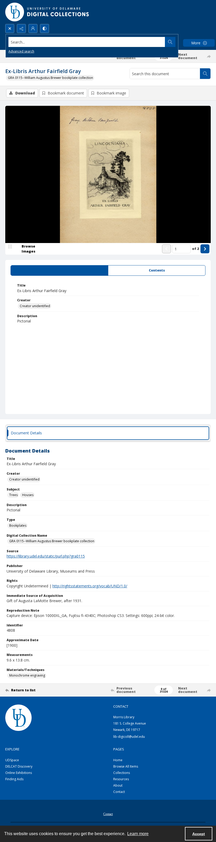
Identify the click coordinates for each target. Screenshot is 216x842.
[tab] (59, 270)
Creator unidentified (35, 306)
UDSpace (12, 760)
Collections (121, 772)
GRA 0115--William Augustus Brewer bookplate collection (50, 77)
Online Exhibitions (18, 772)
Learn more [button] (138, 833)
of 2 (195, 248)
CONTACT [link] (120, 706)
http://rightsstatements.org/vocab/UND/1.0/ (89, 585)
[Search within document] (205, 73)
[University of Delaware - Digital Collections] (47, 12)
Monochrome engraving (27, 675)
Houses (27, 495)
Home (117, 760)
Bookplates (17, 525)
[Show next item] (204, 248)
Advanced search (21, 51)
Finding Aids (14, 779)
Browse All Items (125, 766)
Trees (13, 495)
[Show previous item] (166, 248)
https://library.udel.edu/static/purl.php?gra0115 (46, 556)
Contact (119, 791)
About (117, 785)
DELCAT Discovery (18, 766)
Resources (121, 779)
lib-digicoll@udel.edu (129, 736)
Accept (198, 834)
